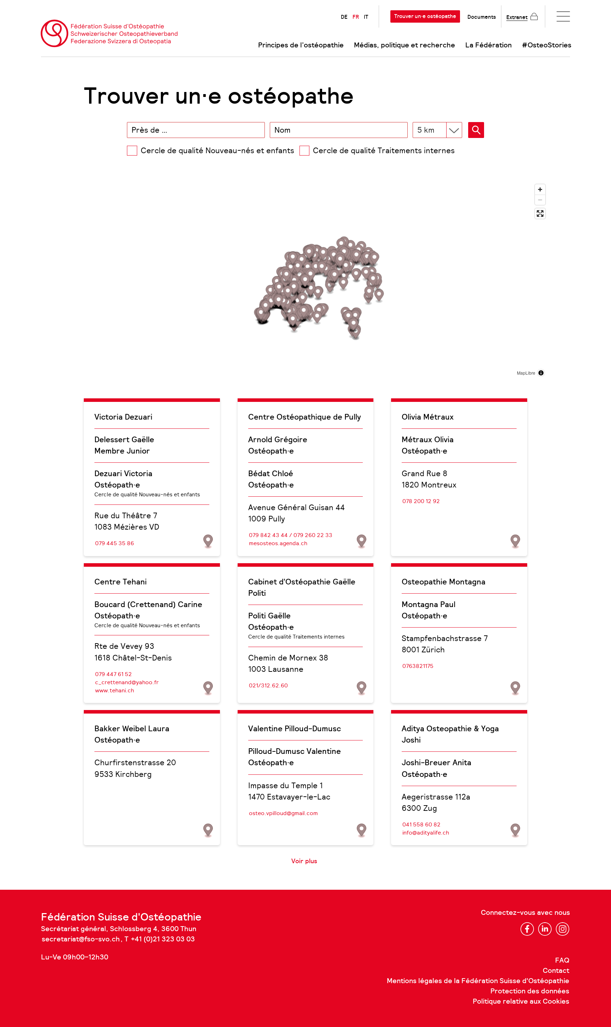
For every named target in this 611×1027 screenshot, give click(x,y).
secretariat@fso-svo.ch (81, 939)
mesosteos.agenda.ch (278, 543)
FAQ (562, 960)
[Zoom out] (540, 200)
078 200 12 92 (421, 501)
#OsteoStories (546, 45)
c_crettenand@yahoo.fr (127, 682)
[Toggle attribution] (541, 373)
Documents (481, 17)
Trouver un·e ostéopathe (425, 16)
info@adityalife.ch (425, 832)
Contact (556, 971)
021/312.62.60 (268, 685)
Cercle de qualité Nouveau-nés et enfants (217, 150)
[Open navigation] (563, 16)
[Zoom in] (540, 189)
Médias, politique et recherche (404, 45)
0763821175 (417, 666)
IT (366, 17)
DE (344, 17)
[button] (476, 130)
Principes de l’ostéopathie (301, 45)
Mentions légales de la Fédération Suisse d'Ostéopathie (478, 981)
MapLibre (526, 373)
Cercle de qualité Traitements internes (384, 150)
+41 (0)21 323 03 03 (163, 939)
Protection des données (529, 991)
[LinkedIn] (544, 929)
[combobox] (196, 130)
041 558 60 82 (421, 824)
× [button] (258, 130)
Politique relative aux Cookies (521, 1001)
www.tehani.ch (114, 690)
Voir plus (304, 861)
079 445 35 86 (114, 543)
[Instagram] (562, 929)
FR (356, 17)
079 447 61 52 (113, 674)
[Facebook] (527, 929)
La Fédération (488, 45)
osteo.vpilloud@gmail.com (283, 813)
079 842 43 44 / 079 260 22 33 (290, 535)
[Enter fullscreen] (540, 213)
